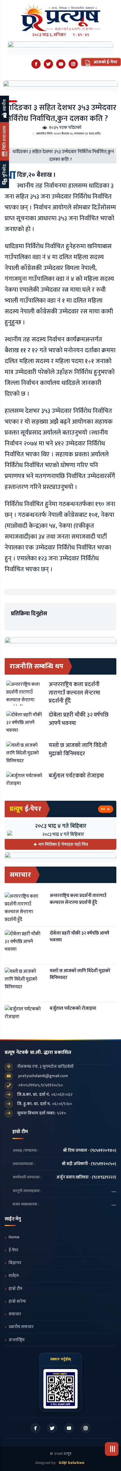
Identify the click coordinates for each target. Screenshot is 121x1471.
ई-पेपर (13, 1250)
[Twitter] (48, 64)
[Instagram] (73, 64)
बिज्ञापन (15, 1262)
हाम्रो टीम (15, 1288)
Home (14, 1237)
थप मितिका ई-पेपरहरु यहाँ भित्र (63, 844)
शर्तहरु (14, 1275)
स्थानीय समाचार (21, 1326)
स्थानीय (4, 105)
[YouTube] (60, 64)
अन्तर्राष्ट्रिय (17, 1340)
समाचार (15, 1314)
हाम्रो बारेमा (17, 1301)
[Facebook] (36, 64)
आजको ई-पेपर (105, 62)
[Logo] (60, 15)
